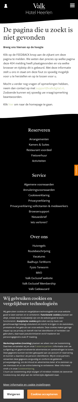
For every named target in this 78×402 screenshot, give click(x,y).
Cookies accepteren (44, 394)
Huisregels (39, 245)
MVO (39, 272)
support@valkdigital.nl (50, 88)
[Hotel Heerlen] (39, 8)
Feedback (76, 170)
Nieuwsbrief (39, 217)
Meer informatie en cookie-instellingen (26, 384)
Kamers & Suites (39, 144)
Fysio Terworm (39, 267)
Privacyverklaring (39, 200)
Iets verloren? (39, 222)
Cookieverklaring (26, 368)
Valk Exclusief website (39, 278)
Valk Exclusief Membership (39, 283)
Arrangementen (39, 139)
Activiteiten (39, 161)
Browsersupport (39, 211)
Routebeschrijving (39, 251)
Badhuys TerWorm (39, 262)
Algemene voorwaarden (39, 184)
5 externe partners (44, 346)
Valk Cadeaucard (39, 289)
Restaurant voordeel (39, 150)
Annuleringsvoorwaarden (39, 190)
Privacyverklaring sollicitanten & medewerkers (39, 206)
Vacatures (39, 256)
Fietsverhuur (39, 155)
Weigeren (13, 394)
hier (11, 104)
